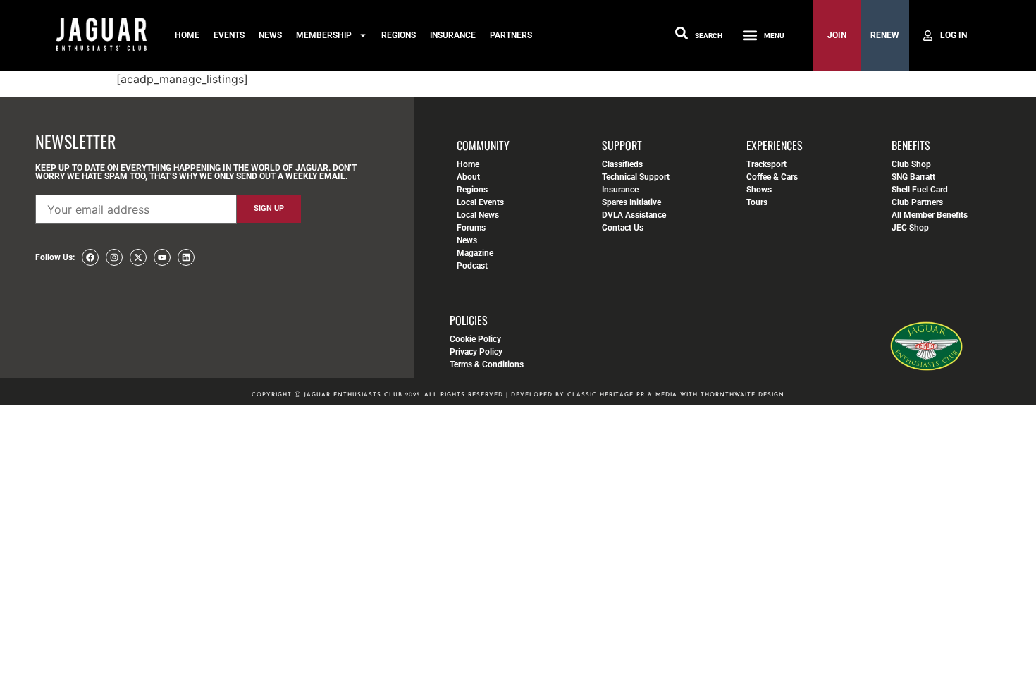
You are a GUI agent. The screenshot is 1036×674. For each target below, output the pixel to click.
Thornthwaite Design (742, 395)
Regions (398, 35)
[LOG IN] (944, 35)
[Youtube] (162, 257)
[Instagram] (114, 257)
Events (229, 35)
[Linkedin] (186, 257)
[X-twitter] (138, 257)
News (270, 35)
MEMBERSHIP (324, 35)
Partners (511, 35)
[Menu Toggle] (750, 35)
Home (187, 35)
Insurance (453, 35)
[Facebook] (90, 257)
